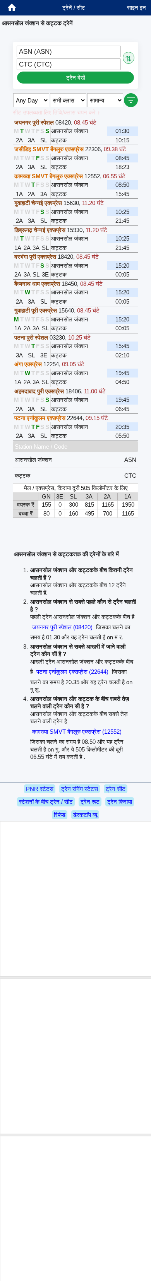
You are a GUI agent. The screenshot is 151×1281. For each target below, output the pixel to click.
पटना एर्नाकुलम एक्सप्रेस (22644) (72, 671)
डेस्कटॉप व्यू (85, 814)
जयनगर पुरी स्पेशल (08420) (62, 627)
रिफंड (59, 814)
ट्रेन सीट (115, 789)
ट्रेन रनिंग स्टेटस (79, 789)
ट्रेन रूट (90, 801)
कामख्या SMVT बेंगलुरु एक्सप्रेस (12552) (77, 731)
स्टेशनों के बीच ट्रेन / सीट (46, 801)
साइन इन (136, 7)
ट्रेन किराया (119, 801)
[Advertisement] (75, 898)
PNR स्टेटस (39, 789)
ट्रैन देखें (75, 77)
